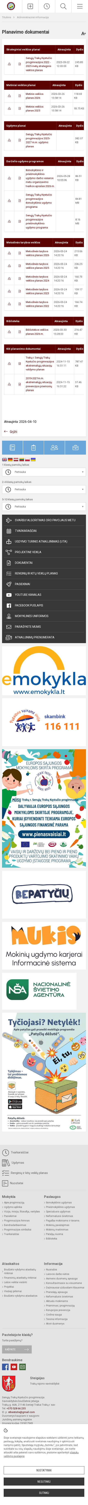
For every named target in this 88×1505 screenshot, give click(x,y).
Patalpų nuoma (54, 1234)
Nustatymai (44, 1470)
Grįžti (13, 432)
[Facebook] (5, 1367)
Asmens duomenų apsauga (62, 1278)
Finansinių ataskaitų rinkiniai (20, 1277)
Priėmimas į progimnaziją (60, 1305)
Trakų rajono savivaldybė (44, 1383)
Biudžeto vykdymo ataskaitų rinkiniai (20, 1271)
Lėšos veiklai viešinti (15, 1282)
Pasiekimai (22, 584)
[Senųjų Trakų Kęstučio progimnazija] (11, 6)
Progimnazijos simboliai (17, 1229)
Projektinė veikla (28, 552)
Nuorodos (51, 1269)
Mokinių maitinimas (57, 1229)
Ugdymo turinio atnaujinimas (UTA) (41, 541)
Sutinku (44, 1493)
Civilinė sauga (54, 1314)
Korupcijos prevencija (58, 1310)
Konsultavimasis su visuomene (64, 1283)
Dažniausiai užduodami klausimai (65, 1287)
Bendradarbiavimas (15, 1225)
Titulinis (7, 17)
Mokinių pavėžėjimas (57, 1225)
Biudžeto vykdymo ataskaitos (20, 1295)
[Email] (22, 1367)
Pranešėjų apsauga (57, 1292)
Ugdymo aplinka (13, 1207)
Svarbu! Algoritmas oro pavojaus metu (45, 520)
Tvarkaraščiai (26, 530)
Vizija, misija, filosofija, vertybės (22, 1211)
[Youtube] (14, 1367)
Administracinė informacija (33, 17)
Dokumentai (24, 562)
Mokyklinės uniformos (32, 616)
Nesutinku (44, 1481)
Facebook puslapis (29, 605)
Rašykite (10, 1349)
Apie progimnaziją (14, 1202)
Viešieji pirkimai (13, 1291)
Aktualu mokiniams (57, 1301)
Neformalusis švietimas (59, 1216)
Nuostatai (16, 1183)
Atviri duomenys (55, 1323)
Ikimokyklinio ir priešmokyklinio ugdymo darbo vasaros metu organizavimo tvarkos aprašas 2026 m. (40, 178)
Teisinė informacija (57, 1319)
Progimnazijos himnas (17, 1220)
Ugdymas (17, 1163)
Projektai (9, 1286)
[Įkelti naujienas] (30, 6)
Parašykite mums (28, 626)
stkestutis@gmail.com (21, 1412)
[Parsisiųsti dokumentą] (9, 64)
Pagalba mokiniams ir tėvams (62, 1220)
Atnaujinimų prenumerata (34, 637)
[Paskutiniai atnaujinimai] (47, 6)
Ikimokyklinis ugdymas (59, 1202)
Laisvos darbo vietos (57, 1274)
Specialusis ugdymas (58, 1211)
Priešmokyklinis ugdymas (60, 1207)
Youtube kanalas (28, 594)
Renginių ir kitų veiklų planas (36, 573)
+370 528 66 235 (16, 1408)
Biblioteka (51, 1238)
